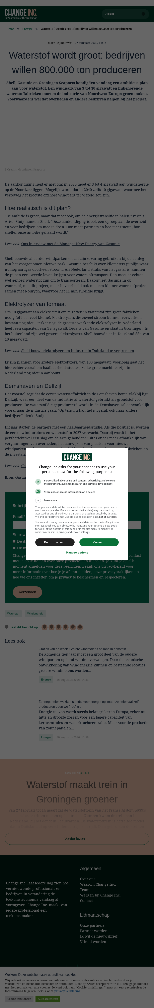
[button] (77, 500)
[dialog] (77, 504)
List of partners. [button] (108, 516)
